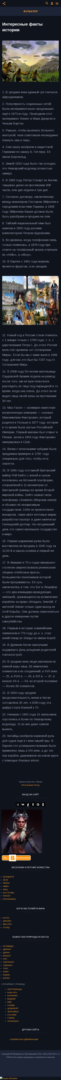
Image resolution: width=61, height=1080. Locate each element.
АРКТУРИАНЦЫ (14, 989)
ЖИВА (6, 886)
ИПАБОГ (7, 956)
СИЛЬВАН (7, 965)
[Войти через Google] (38, 804)
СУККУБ (11, 1018)
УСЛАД (6, 927)
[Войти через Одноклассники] (43, 804)
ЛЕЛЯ (5, 880)
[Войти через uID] (18, 804)
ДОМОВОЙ (12, 1008)
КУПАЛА (6, 896)
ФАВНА (6, 975)
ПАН (5, 959)
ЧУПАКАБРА (13, 1021)
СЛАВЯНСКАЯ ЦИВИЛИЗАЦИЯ (24, 1039)
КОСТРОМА (8, 893)
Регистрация (27, 785)
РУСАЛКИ (11, 1015)
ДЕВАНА (7, 949)
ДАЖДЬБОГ (8, 877)
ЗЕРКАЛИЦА (13, 1011)
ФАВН (6, 972)
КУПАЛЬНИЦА (9, 899)
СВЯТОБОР (8, 962)
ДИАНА (6, 952)
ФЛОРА (6, 978)
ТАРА (5, 968)
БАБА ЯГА (12, 992)
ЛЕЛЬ (5, 889)
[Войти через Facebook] (28, 804)
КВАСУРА (7, 924)
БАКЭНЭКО (12, 995)
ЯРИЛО (6, 883)
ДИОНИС (7, 921)
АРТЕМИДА (8, 946)
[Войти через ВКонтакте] (23, 804)
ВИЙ (9, 1002)
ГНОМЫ (11, 1005)
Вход (37, 785)
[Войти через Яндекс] (33, 804)
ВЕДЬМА (11, 999)
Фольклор (30, 11)
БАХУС (6, 918)
